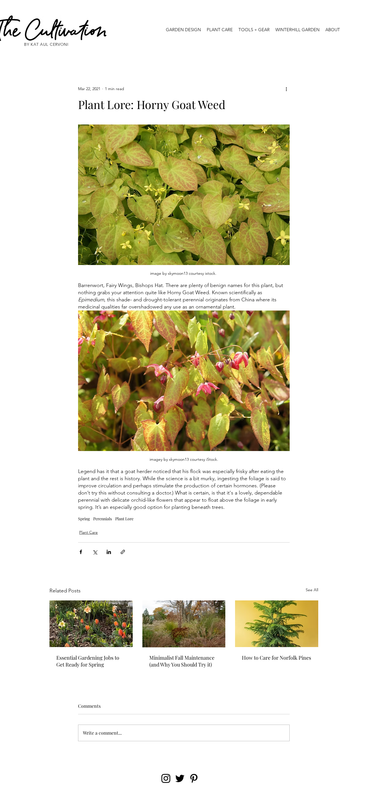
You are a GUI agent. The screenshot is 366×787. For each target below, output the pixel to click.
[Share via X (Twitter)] (95, 552)
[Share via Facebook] (80, 552)
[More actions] (286, 88)
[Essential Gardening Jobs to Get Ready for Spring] (91, 623)
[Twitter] (180, 778)
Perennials (102, 518)
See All (312, 589)
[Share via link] (123, 552)
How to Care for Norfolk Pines (276, 657)
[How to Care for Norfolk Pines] (276, 623)
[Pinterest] (194, 778)
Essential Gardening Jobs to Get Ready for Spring (87, 661)
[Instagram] (166, 778)
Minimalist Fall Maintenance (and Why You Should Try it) (181, 661)
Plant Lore (124, 518)
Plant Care (88, 532)
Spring (84, 518)
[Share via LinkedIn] (109, 552)
